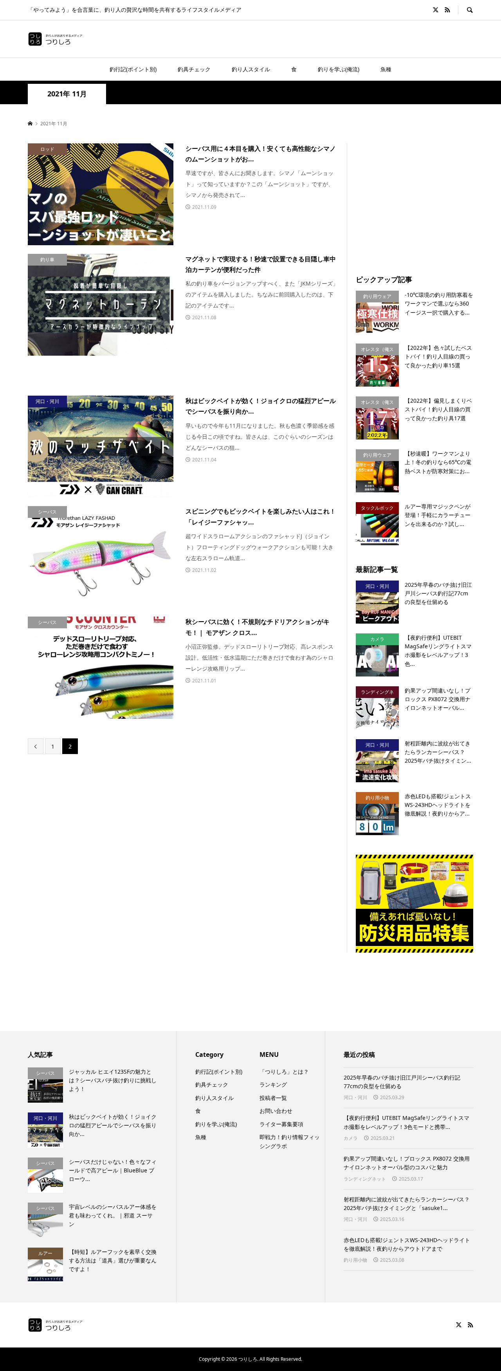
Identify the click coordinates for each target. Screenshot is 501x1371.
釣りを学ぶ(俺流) (338, 69)
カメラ (351, 1138)
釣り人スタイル (251, 69)
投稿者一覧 (273, 1098)
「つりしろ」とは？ (284, 1071)
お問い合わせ (276, 1110)
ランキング (273, 1084)
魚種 (385, 69)
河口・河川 (355, 1097)
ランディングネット (365, 1179)
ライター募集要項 (281, 1124)
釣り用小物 (355, 1260)
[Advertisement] (421, 198)
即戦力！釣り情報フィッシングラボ (290, 1141)
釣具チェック (194, 69)
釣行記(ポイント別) (133, 69)
